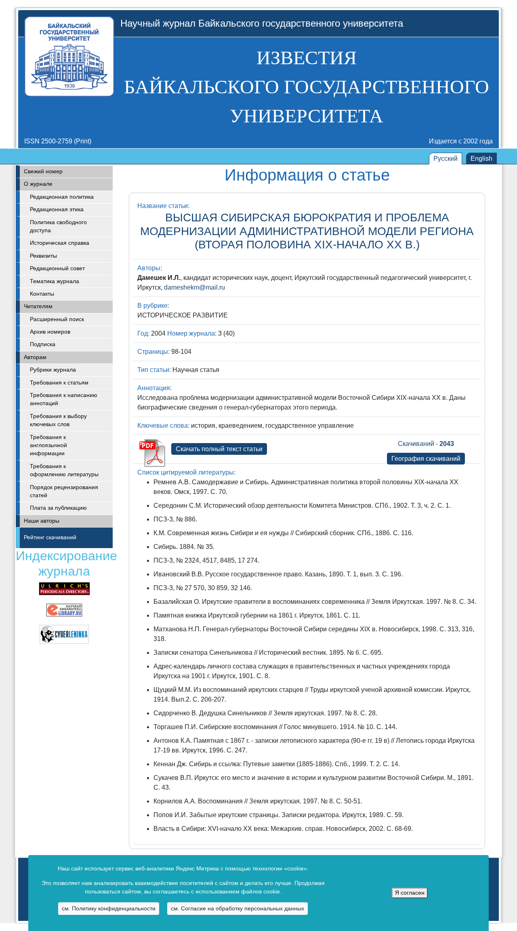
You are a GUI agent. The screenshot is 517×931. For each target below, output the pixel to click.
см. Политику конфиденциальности (109, 908)
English (481, 158)
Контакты (42, 294)
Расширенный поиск (57, 319)
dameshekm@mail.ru (194, 287)
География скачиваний (425, 458)
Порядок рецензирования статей (64, 491)
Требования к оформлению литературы (64, 470)
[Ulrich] (64, 588)
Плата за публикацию (58, 508)
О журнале (38, 184)
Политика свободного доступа (58, 226)
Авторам (35, 357)
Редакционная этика (57, 209)
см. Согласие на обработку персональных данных (237, 908)
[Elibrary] (64, 609)
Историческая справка (59, 243)
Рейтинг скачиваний (50, 537)
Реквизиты (43, 256)
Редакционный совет (57, 268)
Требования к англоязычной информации (48, 445)
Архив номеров (50, 332)
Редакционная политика (62, 197)
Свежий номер (43, 171)
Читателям (38, 306)
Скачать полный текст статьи (219, 449)
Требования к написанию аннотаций (63, 399)
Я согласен (410, 893)
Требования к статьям (59, 383)
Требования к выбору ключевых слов (58, 420)
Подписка (42, 344)
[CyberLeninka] (64, 633)
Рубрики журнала (53, 370)
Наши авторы (41, 521)
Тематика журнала (54, 281)
